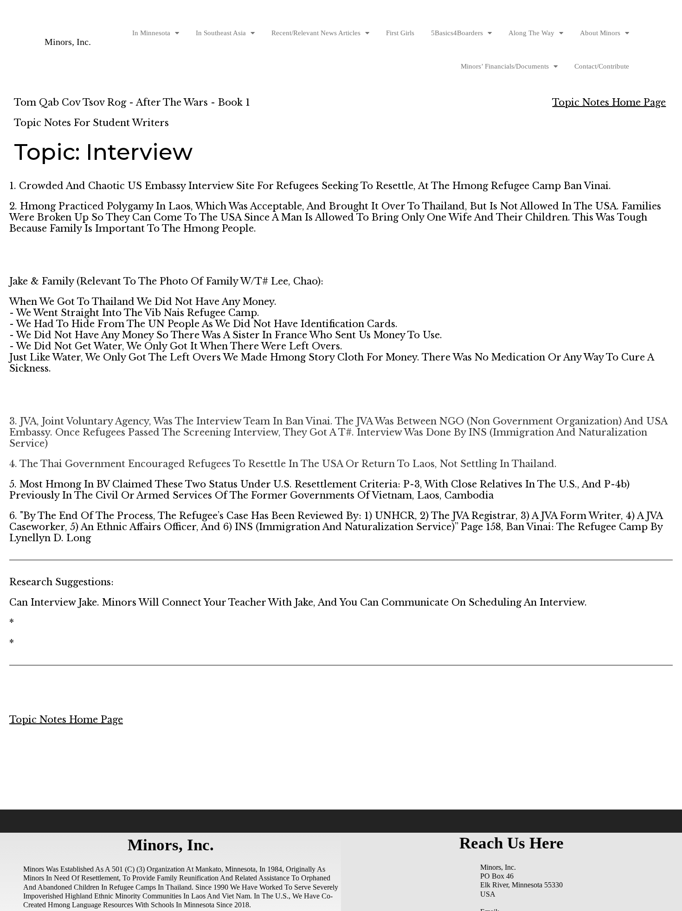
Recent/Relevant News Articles (315, 33)
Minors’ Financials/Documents (505, 66)
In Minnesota (151, 33)
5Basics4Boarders (457, 33)
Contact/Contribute (601, 66)
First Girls (400, 33)
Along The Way (531, 33)
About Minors (600, 33)
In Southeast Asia (221, 33)
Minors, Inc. (68, 42)
